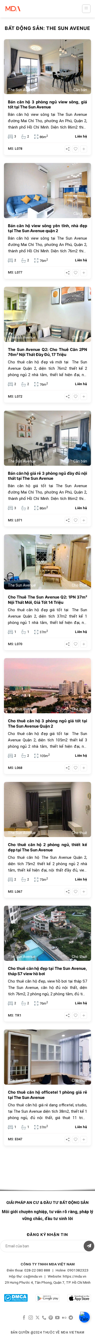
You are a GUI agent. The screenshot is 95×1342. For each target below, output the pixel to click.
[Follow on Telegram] (71, 1317)
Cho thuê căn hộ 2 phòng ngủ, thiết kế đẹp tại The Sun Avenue (47, 847)
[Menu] (86, 9)
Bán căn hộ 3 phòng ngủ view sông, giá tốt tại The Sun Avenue (47, 104)
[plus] (83, 149)
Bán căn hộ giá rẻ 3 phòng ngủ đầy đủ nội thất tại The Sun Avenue (47, 476)
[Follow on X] (37, 1317)
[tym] (75, 149)
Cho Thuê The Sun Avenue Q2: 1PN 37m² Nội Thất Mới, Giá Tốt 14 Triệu (47, 600)
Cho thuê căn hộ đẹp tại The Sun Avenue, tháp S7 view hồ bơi (47, 971)
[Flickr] (64, 1317)
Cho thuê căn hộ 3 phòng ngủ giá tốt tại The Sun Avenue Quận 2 (47, 723)
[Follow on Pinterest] (51, 1317)
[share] (68, 149)
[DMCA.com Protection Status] (16, 1297)
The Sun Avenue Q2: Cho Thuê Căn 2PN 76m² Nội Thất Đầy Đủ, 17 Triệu (47, 352)
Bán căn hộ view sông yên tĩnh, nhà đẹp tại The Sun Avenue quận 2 (47, 228)
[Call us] (44, 1317)
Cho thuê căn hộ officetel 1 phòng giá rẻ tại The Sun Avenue (47, 1095)
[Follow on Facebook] (24, 1317)
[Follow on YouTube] (57, 1317)
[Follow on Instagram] (30, 1317)
